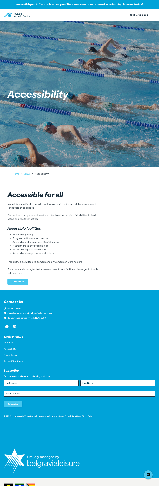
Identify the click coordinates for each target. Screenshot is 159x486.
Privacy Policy (10, 355)
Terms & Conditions (13, 361)
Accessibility (10, 349)
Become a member (80, 4)
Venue (27, 173)
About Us (8, 342)
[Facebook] (7, 327)
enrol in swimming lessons (115, 4)
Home (15, 173)
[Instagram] (14, 327)
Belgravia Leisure (56, 416)
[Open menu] (152, 15)
